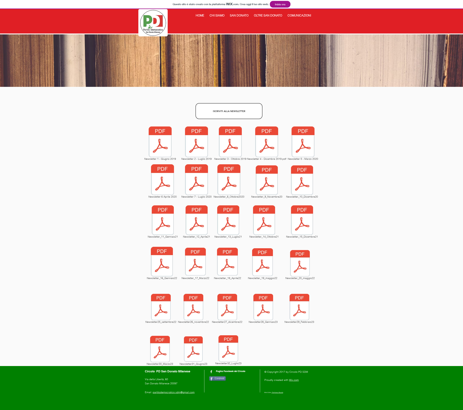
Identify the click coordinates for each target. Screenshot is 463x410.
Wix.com (294, 380)
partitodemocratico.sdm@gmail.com (174, 392)
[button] (217, 15)
